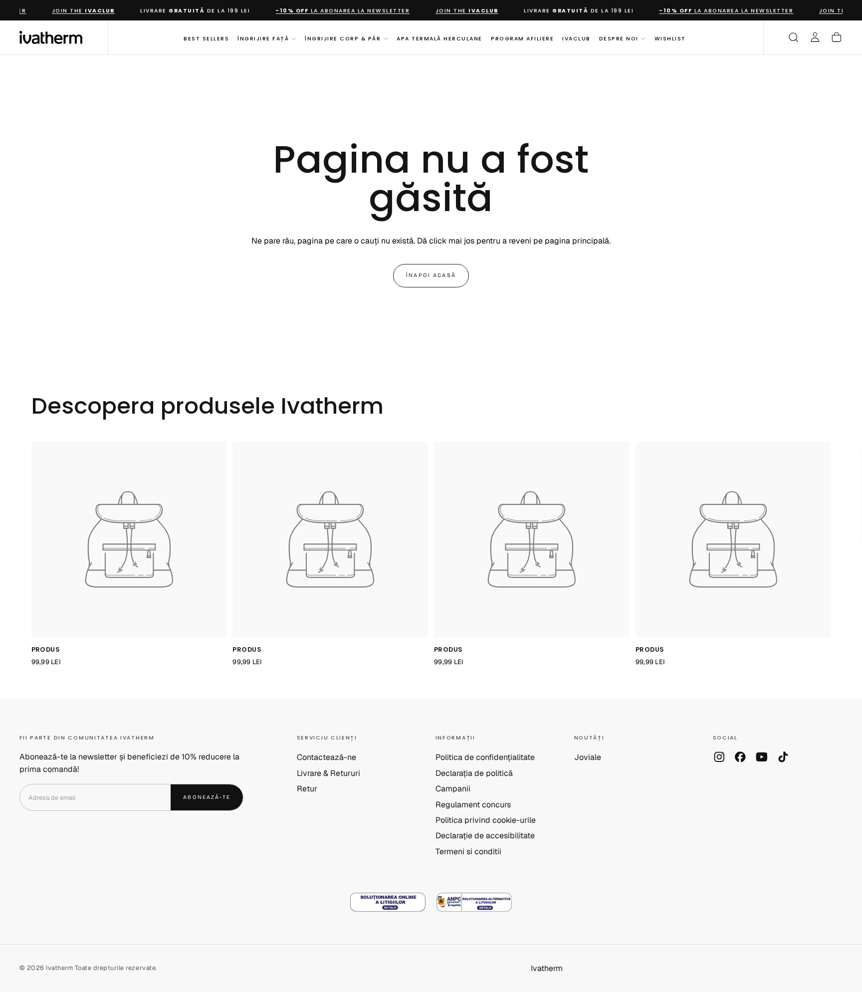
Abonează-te (206, 797)
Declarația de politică (474, 773)
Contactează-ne (326, 757)
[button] (793, 37)
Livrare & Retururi (328, 773)
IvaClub (576, 38)
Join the (74, 10)
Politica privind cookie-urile (485, 820)
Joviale (587, 757)
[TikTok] (783, 756)
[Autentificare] (815, 37)
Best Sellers (206, 38)
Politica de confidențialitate (485, 757)
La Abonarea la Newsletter (334, 10)
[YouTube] (761, 756)
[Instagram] (719, 756)
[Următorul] (824, 416)
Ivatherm (547, 968)
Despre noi (619, 38)
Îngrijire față (263, 38)
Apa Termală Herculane (439, 38)
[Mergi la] (129, 539)
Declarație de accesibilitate (485, 835)
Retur (307, 788)
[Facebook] (740, 756)
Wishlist (670, 38)
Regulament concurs (473, 804)
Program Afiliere (522, 38)
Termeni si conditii (468, 851)
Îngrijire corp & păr (343, 38)
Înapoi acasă (431, 275)
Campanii (452, 788)
